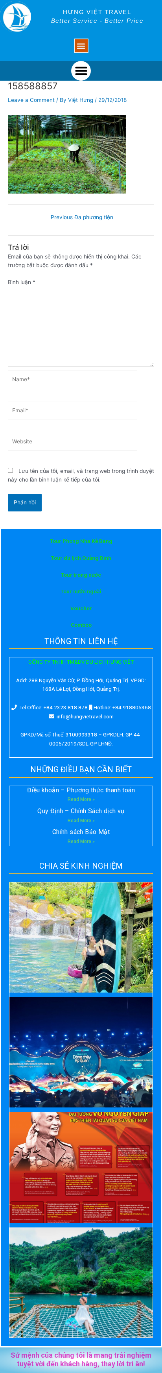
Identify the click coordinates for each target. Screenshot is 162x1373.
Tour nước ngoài (81, 591)
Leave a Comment (31, 100)
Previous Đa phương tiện (82, 217)
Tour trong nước (81, 575)
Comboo (81, 625)
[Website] (72, 443)
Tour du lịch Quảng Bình (81, 558)
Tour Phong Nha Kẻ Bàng (81, 541)
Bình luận (21, 282)
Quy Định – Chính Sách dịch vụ (81, 811)
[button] (81, 46)
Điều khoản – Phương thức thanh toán (81, 790)
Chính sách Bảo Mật (81, 832)
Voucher (81, 608)
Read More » (81, 799)
